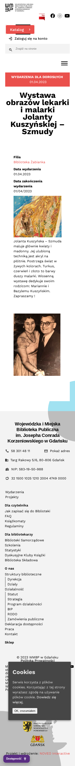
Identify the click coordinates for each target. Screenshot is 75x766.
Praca (9, 629)
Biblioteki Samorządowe (24, 540)
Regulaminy (14, 526)
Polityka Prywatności (38, 660)
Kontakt (11, 634)
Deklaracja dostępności (24, 624)
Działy (13, 584)
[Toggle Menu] (64, 63)
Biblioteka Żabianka (29, 162)
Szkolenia (12, 545)
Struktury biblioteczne (23, 574)
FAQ (8, 516)
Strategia (15, 599)
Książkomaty (15, 521)
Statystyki (13, 550)
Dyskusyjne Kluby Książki (25, 555)
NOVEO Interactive (55, 753)
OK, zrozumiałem (24, 710)
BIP (10, 609)
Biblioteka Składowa (21, 560)
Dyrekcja (14, 579)
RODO (12, 614)
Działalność (14, 589)
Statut (13, 594)
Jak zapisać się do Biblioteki (27, 511)
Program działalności (25, 604)
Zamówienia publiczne (26, 619)
